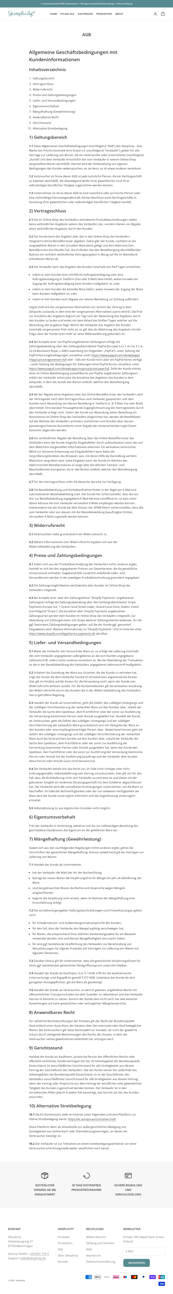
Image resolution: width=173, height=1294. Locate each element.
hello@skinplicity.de (33, 1258)
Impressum (93, 1255)
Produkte (64, 1237)
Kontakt (63, 1261)
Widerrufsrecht (96, 1237)
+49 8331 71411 (39, 1254)
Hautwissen (85, 13)
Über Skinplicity (68, 1255)
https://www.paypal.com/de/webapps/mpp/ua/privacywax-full (69, 368)
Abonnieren (136, 1262)
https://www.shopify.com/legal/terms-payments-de (62, 633)
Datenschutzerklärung (100, 1261)
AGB (89, 1249)
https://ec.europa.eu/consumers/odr (92, 1119)
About (119, 13)
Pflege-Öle (67, 13)
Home (53, 13)
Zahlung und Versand (100, 1243)
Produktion (104, 13)
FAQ (60, 1249)
